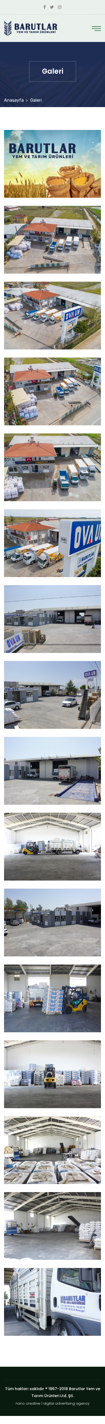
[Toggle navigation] (96, 28)
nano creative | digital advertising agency (52, 1403)
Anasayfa (14, 100)
